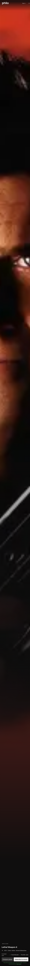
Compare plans (7, 959)
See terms (18, 964)
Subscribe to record (21, 959)
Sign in (23, 3)
